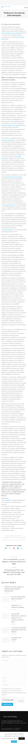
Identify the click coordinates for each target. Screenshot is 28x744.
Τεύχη (15, 535)
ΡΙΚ (7, 74)
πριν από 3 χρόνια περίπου (6, 728)
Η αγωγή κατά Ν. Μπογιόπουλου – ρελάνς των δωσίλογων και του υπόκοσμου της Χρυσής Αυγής (18, 618)
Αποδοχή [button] (14, 741)
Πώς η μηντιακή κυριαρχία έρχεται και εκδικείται (18, 597)
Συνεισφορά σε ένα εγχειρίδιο (16, 638)
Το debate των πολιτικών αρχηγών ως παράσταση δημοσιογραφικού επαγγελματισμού (14, 589)
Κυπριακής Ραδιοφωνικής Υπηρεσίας (11, 125)
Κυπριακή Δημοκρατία (9, 205)
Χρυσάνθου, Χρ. (8, 500)
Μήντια (12, 535)
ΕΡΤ (12, 68)
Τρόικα (18, 48)
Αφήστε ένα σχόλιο (21, 537)
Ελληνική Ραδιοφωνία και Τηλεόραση (11, 33)
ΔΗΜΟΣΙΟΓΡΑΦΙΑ (6, 537)
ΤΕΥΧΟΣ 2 (20, 535)
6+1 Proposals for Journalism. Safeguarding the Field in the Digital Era (19, 629)
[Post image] (2, 586)
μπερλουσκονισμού (7, 229)
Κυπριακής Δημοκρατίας (7, 140)
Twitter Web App (16, 729)
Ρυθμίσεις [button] (21, 738)
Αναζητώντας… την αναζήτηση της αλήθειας (17, 606)
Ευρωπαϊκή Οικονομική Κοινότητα (13, 177)
